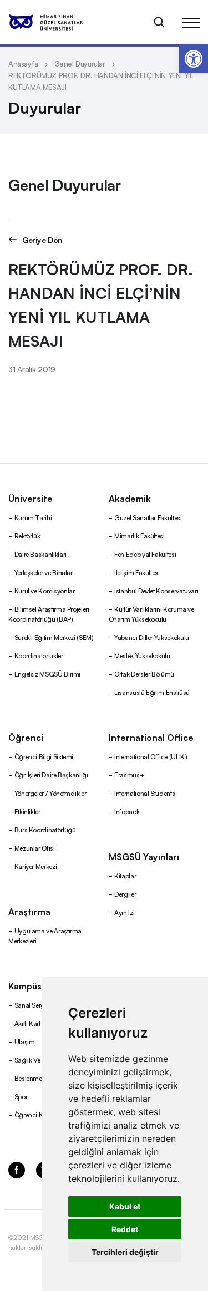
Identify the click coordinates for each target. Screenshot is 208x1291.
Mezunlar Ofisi (34, 847)
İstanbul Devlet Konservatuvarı (156, 590)
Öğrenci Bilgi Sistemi (43, 756)
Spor (21, 1096)
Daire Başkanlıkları (40, 553)
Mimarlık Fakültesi (139, 535)
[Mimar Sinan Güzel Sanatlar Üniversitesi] (59, 22)
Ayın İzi (124, 912)
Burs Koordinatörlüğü (45, 829)
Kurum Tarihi (33, 517)
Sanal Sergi (30, 1004)
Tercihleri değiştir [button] (125, 1252)
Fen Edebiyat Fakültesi (145, 553)
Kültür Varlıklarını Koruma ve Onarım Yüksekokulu (151, 613)
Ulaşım (24, 1041)
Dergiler (125, 893)
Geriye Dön (42, 239)
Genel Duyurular (79, 63)
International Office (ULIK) (150, 756)
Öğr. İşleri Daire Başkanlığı (51, 774)
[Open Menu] (191, 22)
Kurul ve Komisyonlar (44, 590)
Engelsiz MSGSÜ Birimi (47, 673)
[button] (193, 58)
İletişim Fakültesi (137, 572)
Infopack (126, 811)
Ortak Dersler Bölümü (144, 673)
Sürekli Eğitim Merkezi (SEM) (54, 637)
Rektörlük (27, 535)
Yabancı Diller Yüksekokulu (151, 637)
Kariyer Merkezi (35, 866)
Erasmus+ (129, 774)
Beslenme (28, 1077)
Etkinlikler (27, 811)
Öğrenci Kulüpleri (39, 1114)
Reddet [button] (124, 1229)
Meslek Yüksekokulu (142, 655)
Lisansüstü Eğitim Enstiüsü (152, 692)
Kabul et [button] (124, 1206)
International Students (144, 792)
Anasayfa (23, 63)
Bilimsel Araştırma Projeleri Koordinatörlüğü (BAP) (48, 613)
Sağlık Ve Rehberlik (41, 1059)
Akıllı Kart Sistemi (38, 1023)
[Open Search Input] (159, 22)
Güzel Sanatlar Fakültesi (147, 517)
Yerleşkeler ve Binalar (43, 572)
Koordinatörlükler (38, 655)
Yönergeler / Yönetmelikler (50, 792)
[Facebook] (16, 1169)
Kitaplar (125, 875)
